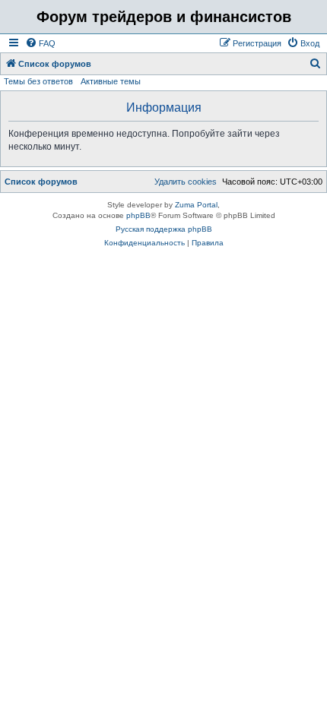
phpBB (138, 215)
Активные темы (111, 81)
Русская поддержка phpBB (164, 229)
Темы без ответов (38, 81)
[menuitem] (40, 43)
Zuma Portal (196, 205)
